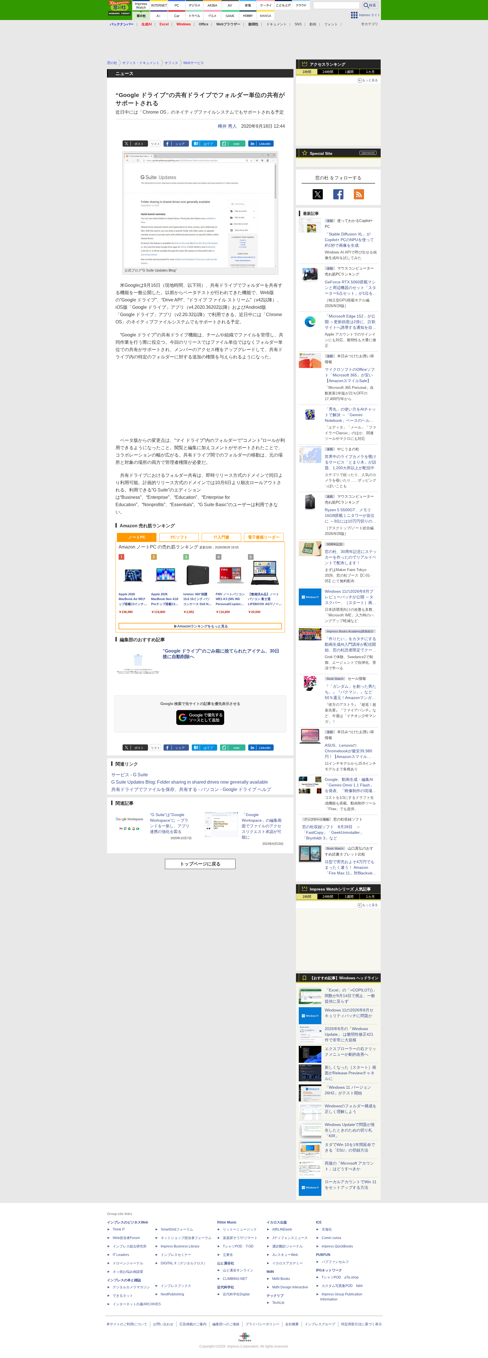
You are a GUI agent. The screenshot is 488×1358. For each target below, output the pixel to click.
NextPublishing (172, 1294)
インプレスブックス (176, 1286)
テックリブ (275, 1296)
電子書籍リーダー (264, 537)
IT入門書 (221, 537)
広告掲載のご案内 (192, 1324)
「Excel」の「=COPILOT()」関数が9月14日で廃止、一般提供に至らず (351, 996)
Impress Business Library (180, 1246)
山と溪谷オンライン (238, 1270)
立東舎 (228, 1255)
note (236, 144)
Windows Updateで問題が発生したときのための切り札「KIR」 (350, 1130)
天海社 (327, 1229)
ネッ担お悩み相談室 (128, 1272)
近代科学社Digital (236, 1294)
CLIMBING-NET (235, 1279)
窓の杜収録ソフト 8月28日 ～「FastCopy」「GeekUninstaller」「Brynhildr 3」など (333, 832)
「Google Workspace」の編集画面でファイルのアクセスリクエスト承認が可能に (262, 825)
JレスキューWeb (285, 1255)
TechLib (278, 1303)
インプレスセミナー (176, 1255)
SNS (298, 24)
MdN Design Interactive (290, 1287)
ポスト (139, 144)
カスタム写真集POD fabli (342, 1286)
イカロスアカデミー (287, 1263)
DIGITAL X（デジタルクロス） (184, 1263)
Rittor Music (227, 1222)
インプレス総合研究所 (130, 1246)
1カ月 (370, 72)
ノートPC (136, 537)
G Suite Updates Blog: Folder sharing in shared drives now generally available (189, 782)
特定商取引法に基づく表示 (361, 1324)
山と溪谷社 (225, 1263)
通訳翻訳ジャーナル (287, 1246)
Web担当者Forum (126, 1238)
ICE (319, 1222)
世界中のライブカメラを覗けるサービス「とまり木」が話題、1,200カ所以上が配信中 (350, 462)
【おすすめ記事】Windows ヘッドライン (344, 978)
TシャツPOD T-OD (238, 1246)
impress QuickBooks (337, 1246)
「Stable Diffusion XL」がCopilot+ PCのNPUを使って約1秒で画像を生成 (349, 240)
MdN (270, 1272)
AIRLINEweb (282, 1229)
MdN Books (281, 1279)
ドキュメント (276, 24)
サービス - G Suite (129, 774)
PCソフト (179, 537)
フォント (331, 24)
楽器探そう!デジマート (240, 1238)
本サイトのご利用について (126, 1324)
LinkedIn (265, 144)
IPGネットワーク (329, 1270)
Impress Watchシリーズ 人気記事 (340, 889)
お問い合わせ (163, 1324)
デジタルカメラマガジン (131, 1287)
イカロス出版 (277, 1222)
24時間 (328, 72)
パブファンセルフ (335, 1262)
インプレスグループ (320, 1324)
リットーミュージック (240, 1229)
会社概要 (292, 1324)
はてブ (208, 144)
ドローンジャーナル (128, 1263)
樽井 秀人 (227, 126)
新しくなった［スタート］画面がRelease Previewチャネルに (350, 1073)
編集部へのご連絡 (225, 1324)
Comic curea (331, 1238)
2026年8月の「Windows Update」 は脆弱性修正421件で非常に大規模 (349, 1034)
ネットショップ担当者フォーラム (186, 1238)
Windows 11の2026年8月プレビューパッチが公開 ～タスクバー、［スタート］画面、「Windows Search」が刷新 (349, 602)
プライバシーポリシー (262, 1324)
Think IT (119, 1229)
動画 (313, 24)
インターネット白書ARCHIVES (137, 1304)
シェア (180, 144)
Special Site (321, 153)
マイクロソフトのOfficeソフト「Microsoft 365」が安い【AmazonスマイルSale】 (350, 375)
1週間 (349, 72)
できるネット (123, 1296)
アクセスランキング (327, 64)
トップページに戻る (200, 863)
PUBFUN (323, 1255)
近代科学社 (225, 1287)
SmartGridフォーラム (177, 1229)
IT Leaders (121, 1255)
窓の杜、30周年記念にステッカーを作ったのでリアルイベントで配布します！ (351, 557)
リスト (155, 144)
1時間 (306, 72)
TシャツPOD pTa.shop (340, 1277)
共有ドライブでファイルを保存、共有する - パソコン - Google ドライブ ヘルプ (191, 789)
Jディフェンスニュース (290, 1238)
